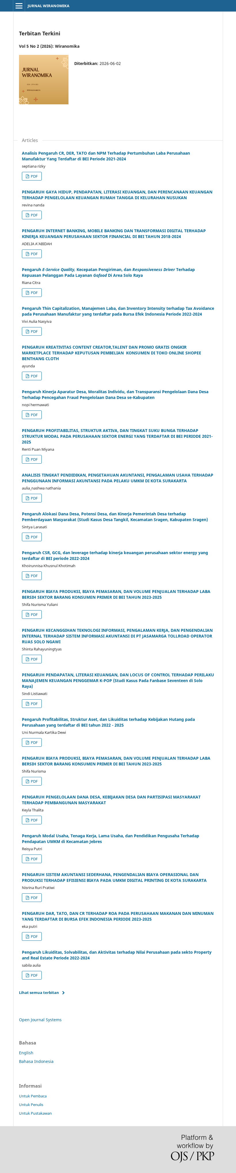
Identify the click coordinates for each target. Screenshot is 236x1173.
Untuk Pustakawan (35, 1113)
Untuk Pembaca (33, 1096)
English (26, 1052)
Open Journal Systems (40, 1019)
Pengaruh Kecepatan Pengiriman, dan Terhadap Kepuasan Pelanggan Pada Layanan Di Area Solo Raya (108, 272)
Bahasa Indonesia (36, 1061)
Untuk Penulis (31, 1104)
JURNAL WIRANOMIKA (48, 5)
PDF (34, 176)
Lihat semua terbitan (39, 992)
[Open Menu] (19, 5)
